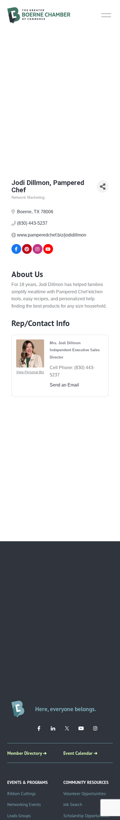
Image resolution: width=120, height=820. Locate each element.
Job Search (72, 804)
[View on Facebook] (16, 252)
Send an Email (64, 385)
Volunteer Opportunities (84, 793)
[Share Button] (103, 186)
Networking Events (24, 804)
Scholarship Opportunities (86, 815)
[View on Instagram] (37, 252)
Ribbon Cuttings (21, 793)
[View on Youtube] (48, 252)
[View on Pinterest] (27, 252)
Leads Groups (19, 815)
